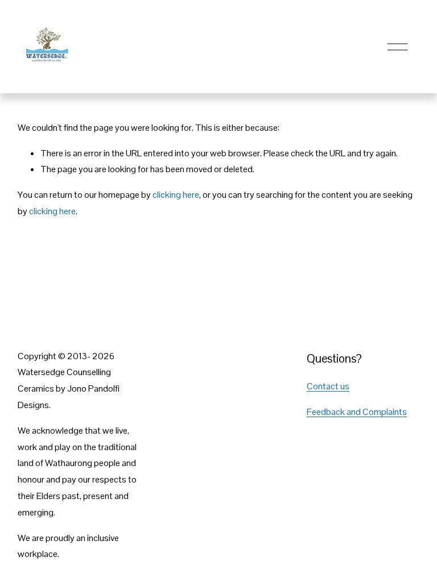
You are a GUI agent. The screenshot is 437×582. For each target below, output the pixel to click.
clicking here (175, 195)
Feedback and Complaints (357, 412)
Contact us (328, 386)
